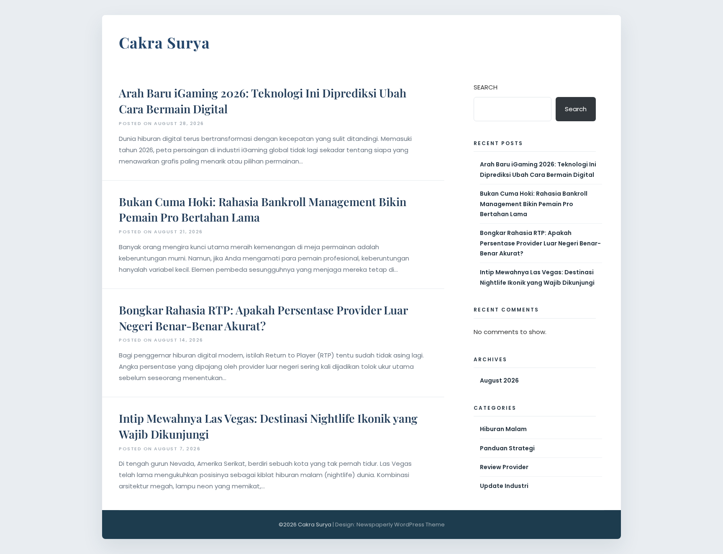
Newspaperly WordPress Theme (400, 524)
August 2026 (499, 380)
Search (485, 87)
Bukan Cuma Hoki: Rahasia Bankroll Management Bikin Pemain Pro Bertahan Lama (533, 203)
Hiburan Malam (503, 429)
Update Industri (504, 486)
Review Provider (504, 467)
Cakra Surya (164, 42)
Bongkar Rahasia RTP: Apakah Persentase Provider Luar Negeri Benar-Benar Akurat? (263, 317)
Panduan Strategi (507, 448)
